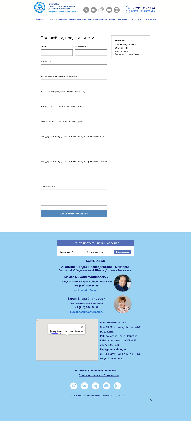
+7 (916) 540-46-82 (143, 7)
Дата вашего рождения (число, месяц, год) (63, 91)
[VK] (94, 10)
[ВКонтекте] (84, 385)
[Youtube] (109, 10)
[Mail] (128, 11)
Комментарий (48, 186)
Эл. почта (46, 61)
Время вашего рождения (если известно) (61, 106)
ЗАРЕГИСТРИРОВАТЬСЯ (74, 214)
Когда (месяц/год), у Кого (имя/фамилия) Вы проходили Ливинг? (74, 161)
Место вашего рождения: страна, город (61, 121)
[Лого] (73, 385)
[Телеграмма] (86, 10)
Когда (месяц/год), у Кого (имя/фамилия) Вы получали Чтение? (73, 136)
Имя (43, 46)
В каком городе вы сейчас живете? (59, 76)
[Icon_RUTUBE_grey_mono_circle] (101, 10)
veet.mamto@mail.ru (86, 290)
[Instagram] (117, 10)
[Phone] (128, 7)
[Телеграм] (95, 385)
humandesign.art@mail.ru (143, 11)
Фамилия (80, 46)
